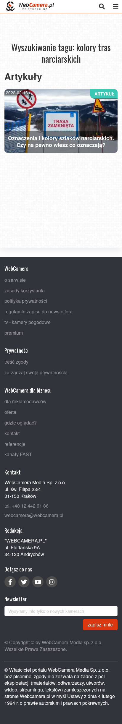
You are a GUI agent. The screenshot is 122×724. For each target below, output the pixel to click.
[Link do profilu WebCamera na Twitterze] (24, 581)
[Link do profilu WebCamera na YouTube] (38, 581)
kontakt (12, 433)
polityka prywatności (25, 300)
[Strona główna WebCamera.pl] (30, 6)
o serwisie (15, 279)
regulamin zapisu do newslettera (38, 311)
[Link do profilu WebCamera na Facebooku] (10, 581)
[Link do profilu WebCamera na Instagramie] (51, 581)
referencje (14, 443)
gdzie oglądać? (20, 422)
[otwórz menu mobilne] (115, 6)
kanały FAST (18, 454)
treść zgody (16, 361)
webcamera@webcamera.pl (33, 515)
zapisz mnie (100, 624)
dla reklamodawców (25, 401)
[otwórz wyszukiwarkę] (101, 6)
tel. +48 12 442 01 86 (26, 505)
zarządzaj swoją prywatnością (36, 372)
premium (13, 332)
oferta (10, 412)
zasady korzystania (24, 290)
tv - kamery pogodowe (27, 321)
